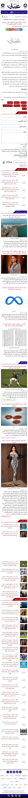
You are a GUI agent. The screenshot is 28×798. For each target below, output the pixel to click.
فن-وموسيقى (24, 16)
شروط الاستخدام (23, 147)
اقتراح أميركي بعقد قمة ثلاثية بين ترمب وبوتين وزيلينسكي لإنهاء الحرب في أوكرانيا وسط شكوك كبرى (10, 595)
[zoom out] (7, 16)
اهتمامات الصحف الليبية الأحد (10, 723)
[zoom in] (2, 16)
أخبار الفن (24, 105)
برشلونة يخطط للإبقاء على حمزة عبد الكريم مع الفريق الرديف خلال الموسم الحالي (10, 658)
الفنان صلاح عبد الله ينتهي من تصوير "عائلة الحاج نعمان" (15, 97)
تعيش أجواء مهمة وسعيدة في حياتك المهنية (10, 738)
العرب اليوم (23, 102)
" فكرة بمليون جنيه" (7, 105)
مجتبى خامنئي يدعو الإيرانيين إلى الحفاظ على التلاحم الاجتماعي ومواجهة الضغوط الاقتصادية (9, 643)
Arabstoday (16, 102)
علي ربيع (19, 62)
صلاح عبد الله (19, 53)
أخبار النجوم (17, 16)
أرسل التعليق (23, 165)
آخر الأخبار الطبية (6, 516)
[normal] (4, 16)
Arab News (10, 102)
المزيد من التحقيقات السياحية (8, 399)
